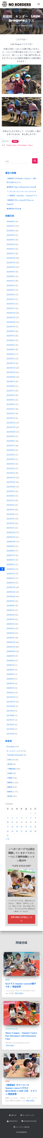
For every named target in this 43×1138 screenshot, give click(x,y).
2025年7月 (11, 281)
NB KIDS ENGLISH (15, 755)
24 (7, 831)
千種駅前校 (11, 769)
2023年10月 (11, 377)
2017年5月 (11, 729)
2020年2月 (11, 578)
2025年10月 (11, 267)
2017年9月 (11, 711)
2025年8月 (11, 276)
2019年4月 (11, 624)
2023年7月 (11, 390)
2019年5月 (11, 619)
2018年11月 (11, 647)
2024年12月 (11, 313)
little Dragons (22, 145)
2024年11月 (11, 317)
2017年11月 (11, 701)
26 (17, 831)
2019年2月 (11, 633)
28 (26, 831)
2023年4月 (11, 404)
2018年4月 (11, 679)
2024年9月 (11, 326)
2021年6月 (11, 505)
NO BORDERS (21, 1132)
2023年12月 (11, 368)
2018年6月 (11, 669)
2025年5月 (11, 290)
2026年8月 (11, 221)
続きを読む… (20, 993)
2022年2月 (11, 468)
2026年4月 (11, 239)
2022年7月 (11, 445)
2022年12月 (11, 422)
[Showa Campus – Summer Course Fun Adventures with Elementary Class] (21, 1013)
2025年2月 (11, 303)
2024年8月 (11, 331)
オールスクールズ (13, 751)
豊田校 (9, 796)
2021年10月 (11, 486)
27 (21, 831)
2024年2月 (11, 358)
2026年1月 (11, 253)
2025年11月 (11, 262)
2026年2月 (11, 249)
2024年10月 (11, 322)
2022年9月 (11, 436)
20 (21, 827)
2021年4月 (11, 514)
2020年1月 (11, 582)
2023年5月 (11, 400)
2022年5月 (11, 454)
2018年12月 (11, 642)
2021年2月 (11, 523)
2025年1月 (11, 308)
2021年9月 (11, 491)
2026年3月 (11, 244)
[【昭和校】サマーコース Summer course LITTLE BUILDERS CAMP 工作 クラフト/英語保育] (21, 1065)
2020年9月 (11, 546)
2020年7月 (11, 555)
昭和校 (15, 141)
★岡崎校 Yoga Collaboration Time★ (21, 187)
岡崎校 (9, 782)
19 (17, 827)
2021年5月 (11, 509)
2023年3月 (11, 409)
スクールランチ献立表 (22, 1127)
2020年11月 (11, 537)
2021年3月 (11, 518)
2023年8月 (11, 386)
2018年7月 (11, 665)
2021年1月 (10, 528)
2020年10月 (11, 541)
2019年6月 (11, 615)
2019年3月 (11, 628)
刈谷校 (9, 764)
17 (7, 827)
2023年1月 (11, 418)
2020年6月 (11, 560)
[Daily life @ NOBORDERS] (17, 4)
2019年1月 (10, 637)
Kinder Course (11, 145)
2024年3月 (11, 354)
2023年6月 (11, 395)
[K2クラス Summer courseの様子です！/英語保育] (21, 964)
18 (12, 827)
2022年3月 (11, 464)
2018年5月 (11, 674)
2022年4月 (11, 459)
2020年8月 (11, 550)
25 (12, 831)
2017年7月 (11, 720)
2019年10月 (11, 596)
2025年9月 (11, 271)
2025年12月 (11, 258)
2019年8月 (11, 605)
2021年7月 (11, 500)
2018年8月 (11, 660)
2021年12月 (11, 477)
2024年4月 (11, 349)
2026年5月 (11, 235)
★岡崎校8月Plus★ (14, 208)
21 (26, 827)
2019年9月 (11, 601)
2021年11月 (11, 482)
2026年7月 (11, 226)
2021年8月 (11, 496)
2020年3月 (11, 573)
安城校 (9, 778)
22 (31, 827)
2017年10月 (11, 706)
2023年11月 (11, 372)
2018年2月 (11, 688)
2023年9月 (11, 381)
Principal (10, 746)
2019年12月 (11, 587)
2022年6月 (11, 450)
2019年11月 (11, 592)
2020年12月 (11, 532)
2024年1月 (11, 363)
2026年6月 (11, 230)
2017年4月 (11, 733)
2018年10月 (11, 651)
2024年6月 (11, 340)
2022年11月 (11, 427)
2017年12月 (11, 697)
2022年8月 (11, 441)
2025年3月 (11, 299)
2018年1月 (10, 692)
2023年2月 (11, 413)
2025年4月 (11, 294)
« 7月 (7, 839)
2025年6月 (11, 285)
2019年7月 (11, 610)
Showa (30, 145)
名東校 (9, 773)
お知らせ (10, 759)
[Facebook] (2, 569)
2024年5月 (11, 345)
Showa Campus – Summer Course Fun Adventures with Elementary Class (21, 1036)
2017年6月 (11, 724)
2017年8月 (11, 715)
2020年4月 (11, 569)
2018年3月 (11, 683)
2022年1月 (11, 473)
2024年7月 (11, 335)
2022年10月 (11, 432)
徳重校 (9, 787)
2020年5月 (11, 564)
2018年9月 (11, 656)
